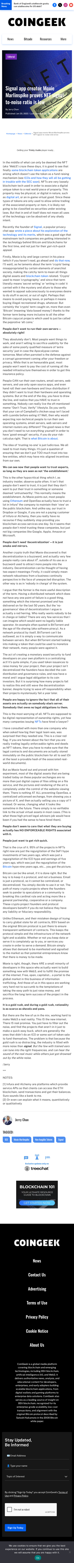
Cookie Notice (37, 1331)
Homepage (10, 134)
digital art (12, 197)
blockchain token (37, 276)
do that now (62, 260)
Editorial (11, 56)
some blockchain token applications (35, 170)
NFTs (38, 721)
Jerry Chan (13, 109)
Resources (46, 39)
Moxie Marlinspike (21, 1139)
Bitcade (28, 39)
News (10, 39)
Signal (38, 227)
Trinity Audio (35, 150)
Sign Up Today (15, 1527)
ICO (6, 1139)
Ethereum (16, 500)
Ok (37, 1557)
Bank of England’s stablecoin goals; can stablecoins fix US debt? (31, 5)
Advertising (37, 1289)
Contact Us (37, 1275)
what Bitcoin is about (44, 438)
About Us (37, 1345)
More (63, 39)
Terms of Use (37, 1303)
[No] (69, 1552)
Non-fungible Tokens (43, 1139)
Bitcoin (7, 866)
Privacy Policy (37, 1317)
